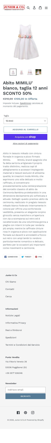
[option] (13, 72)
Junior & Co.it (20, 420)
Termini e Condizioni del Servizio (22, 345)
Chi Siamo (10, 281)
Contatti (9, 289)
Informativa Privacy (15, 323)
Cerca (8, 296)
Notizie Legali (12, 315)
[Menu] (46, 8)
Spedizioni (10, 337)
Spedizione (25, 103)
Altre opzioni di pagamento (25, 143)
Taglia (6, 116)
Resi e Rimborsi (13, 330)
